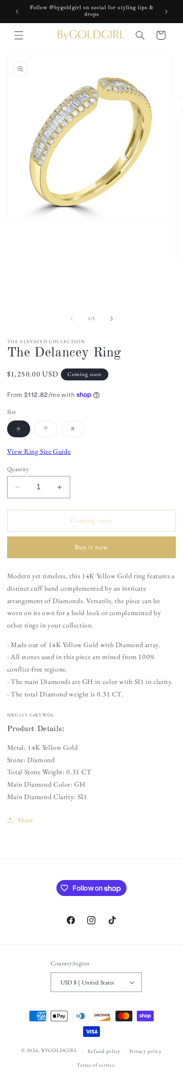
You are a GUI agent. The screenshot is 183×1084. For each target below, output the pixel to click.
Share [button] (25, 820)
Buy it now (92, 547)
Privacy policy (145, 1051)
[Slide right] (111, 318)
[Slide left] (71, 318)
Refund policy (104, 1051)
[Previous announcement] (17, 11)
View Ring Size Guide (39, 451)
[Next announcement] (166, 11)
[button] (18, 35)
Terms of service (96, 1064)
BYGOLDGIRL (59, 1050)
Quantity (18, 469)
